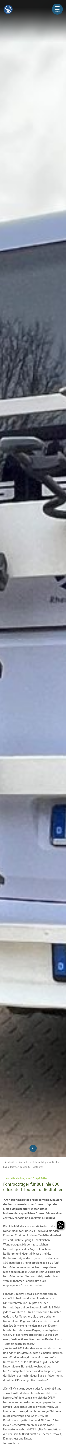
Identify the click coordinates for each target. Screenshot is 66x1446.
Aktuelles (24, 1162)
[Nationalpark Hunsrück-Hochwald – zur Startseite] (8, 7)
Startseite (9, 1162)
